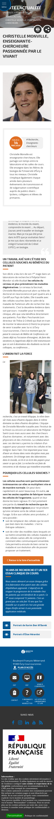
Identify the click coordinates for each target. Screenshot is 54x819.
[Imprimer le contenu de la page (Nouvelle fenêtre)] (37, 29)
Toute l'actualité (15, 16)
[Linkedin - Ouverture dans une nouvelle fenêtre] (27, 723)
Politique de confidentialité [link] (36, 816)
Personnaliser (15, 815)
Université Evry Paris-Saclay (17, 12)
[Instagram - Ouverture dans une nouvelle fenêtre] (20, 723)
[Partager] (47, 29)
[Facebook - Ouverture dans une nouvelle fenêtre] (13, 723)
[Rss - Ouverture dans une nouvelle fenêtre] (41, 723)
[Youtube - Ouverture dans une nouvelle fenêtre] (34, 723)
